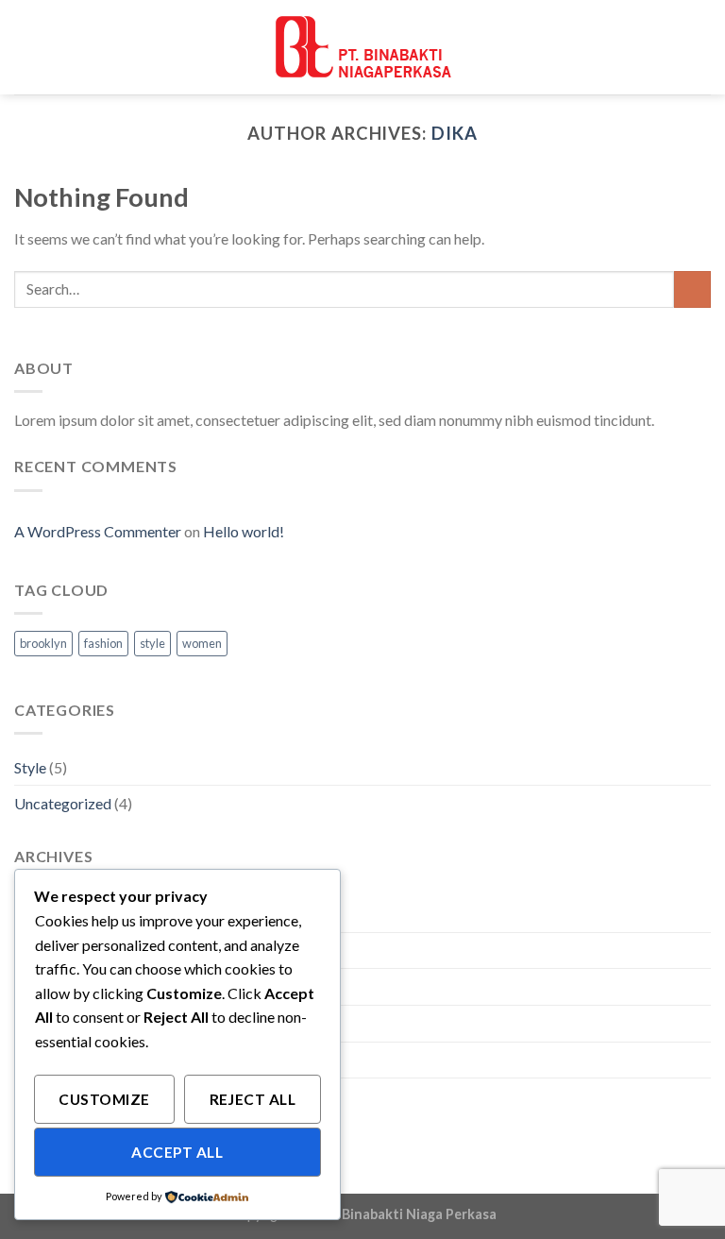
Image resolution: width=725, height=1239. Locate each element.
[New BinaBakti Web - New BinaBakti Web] (362, 47)
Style (30, 767)
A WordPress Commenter (97, 531)
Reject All (253, 1099)
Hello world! (243, 531)
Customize (104, 1099)
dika (454, 133)
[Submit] (692, 289)
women (202, 643)
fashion (103, 643)
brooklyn (43, 643)
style (152, 643)
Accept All (177, 1152)
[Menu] (699, 47)
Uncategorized (62, 803)
